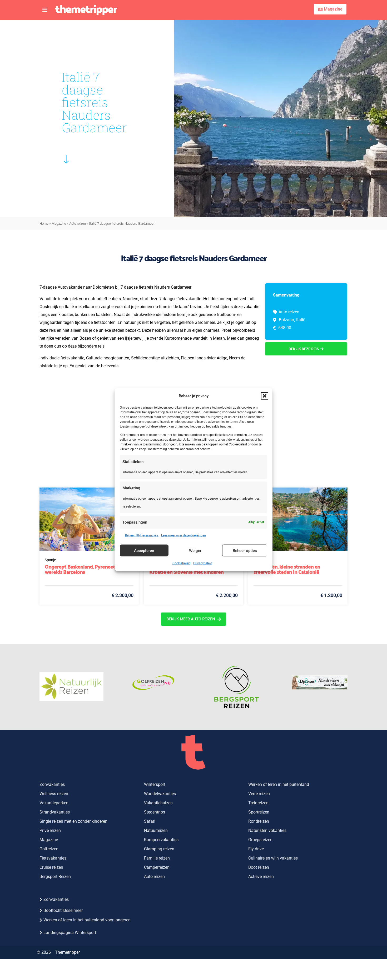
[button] (264, 395)
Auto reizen (77, 223)
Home (43, 223)
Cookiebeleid (181, 563)
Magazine (59, 223)
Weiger (195, 550)
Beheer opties (245, 550)
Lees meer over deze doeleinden (183, 535)
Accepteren (144, 550)
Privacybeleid (202, 563)
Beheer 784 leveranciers (141, 535)
